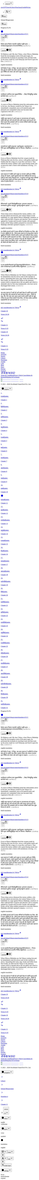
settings (6, 1171)
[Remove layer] (3, 1155)
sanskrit (4, 50)
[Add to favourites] (3, 40)
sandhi (3, 1122)
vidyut (6, 1118)
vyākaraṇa (4, 1124)
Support (3, 371)
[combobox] (6, 1110)
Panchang (18, 7)
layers (6, 1129)
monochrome (5, 1176)
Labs (2, 363)
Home (3, 353)
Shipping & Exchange (13, 377)
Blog (2, 365)
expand (3, 1178)
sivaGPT (3, 7)
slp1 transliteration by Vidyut (10, 79)
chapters (6, 389)
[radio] (2, 1141)
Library (13, 7)
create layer (7, 1165)
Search (8, 7)
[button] (19, 40)
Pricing (28, 7)
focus (2, 1174)
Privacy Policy (18, 375)
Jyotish (24, 7)
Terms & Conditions (7, 375)
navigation (7, 1072)
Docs (2, 367)
